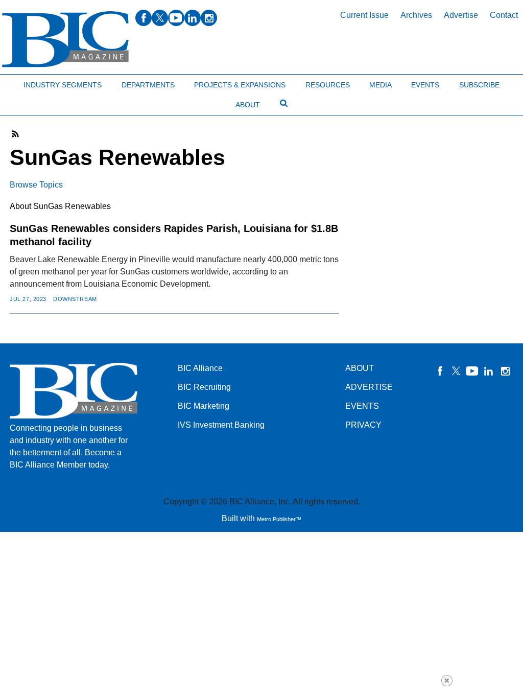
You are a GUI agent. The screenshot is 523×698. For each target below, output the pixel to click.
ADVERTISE (369, 387)
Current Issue (364, 15)
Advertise (461, 15)
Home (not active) (30, 82)
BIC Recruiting (204, 387)
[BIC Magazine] (65, 39)
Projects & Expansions (240, 85)
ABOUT (359, 368)
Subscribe (479, 85)
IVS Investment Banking (221, 425)
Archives (416, 15)
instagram (209, 18)
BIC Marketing (203, 406)
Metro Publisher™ (279, 519)
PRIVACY (363, 425)
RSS (16, 134)
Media (380, 85)
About (247, 105)
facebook (143, 18)
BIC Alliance (200, 368)
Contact (504, 15)
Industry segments (62, 85)
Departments (148, 85)
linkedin (192, 18)
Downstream (75, 299)
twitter (160, 18)
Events (425, 85)
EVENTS (362, 406)
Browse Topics (36, 184)
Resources (327, 85)
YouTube (472, 371)
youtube (176, 18)
